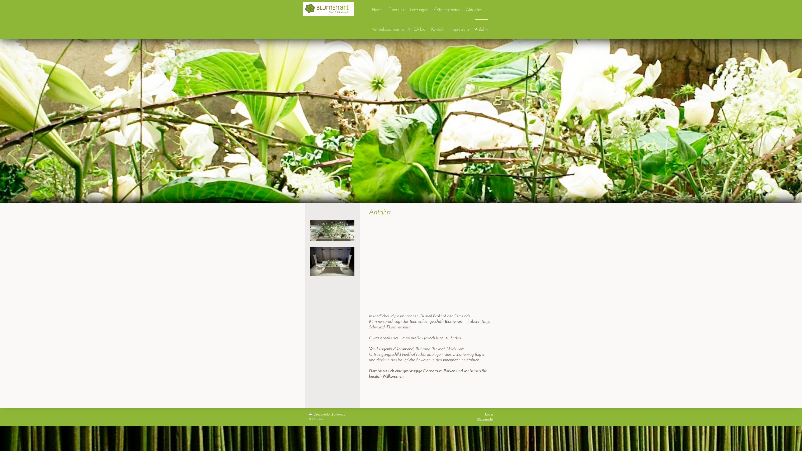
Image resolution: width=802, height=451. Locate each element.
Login (489, 414)
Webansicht (485, 419)
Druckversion (322, 414)
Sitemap (339, 414)
